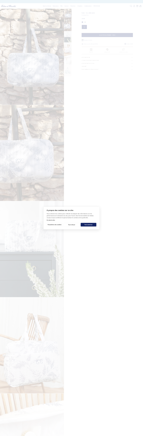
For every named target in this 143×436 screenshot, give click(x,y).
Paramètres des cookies (54, 224)
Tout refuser (71, 224)
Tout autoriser (88, 224)
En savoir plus (51, 220)
